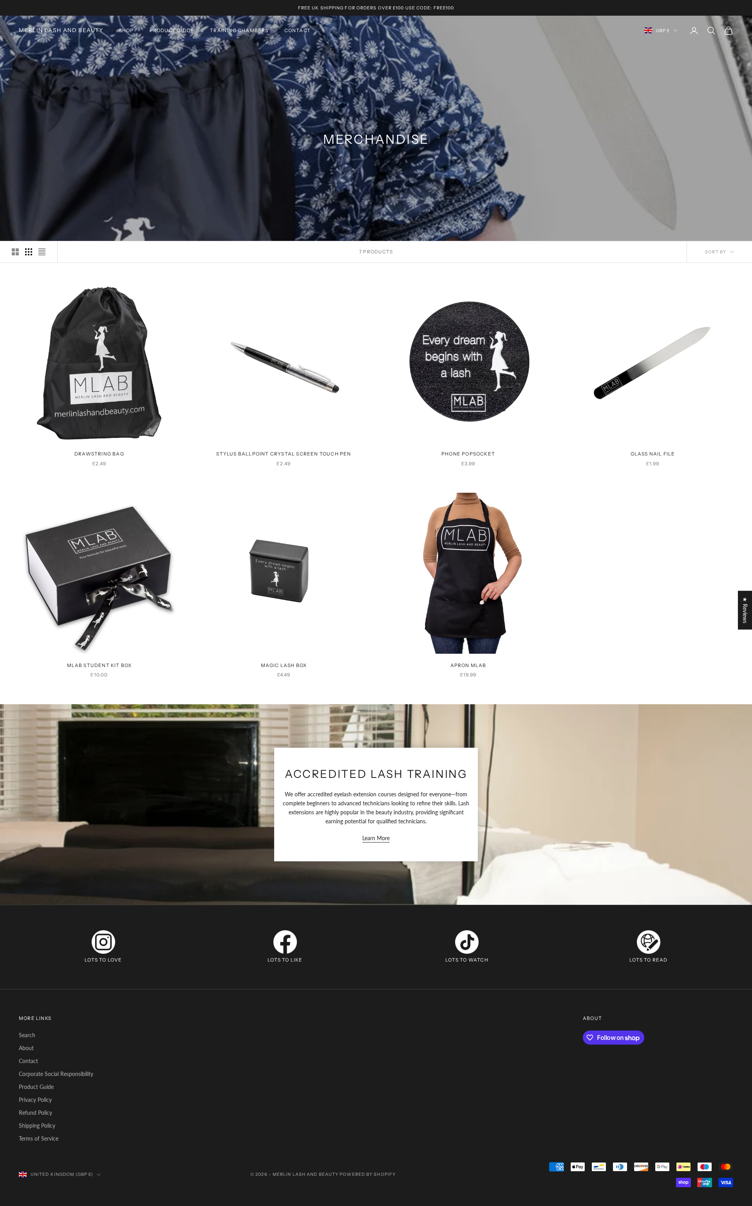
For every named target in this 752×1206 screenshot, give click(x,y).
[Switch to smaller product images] (28, 251)
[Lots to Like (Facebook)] (285, 942)
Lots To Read (648, 960)
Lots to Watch (466, 960)
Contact (28, 1061)
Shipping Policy (37, 1125)
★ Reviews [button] (745, 610)
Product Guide (36, 1086)
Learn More (376, 838)
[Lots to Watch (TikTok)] (467, 942)
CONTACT (297, 30)
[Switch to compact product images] (41, 251)
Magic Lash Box (284, 665)
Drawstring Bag (99, 454)
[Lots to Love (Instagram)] (103, 942)
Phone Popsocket (468, 454)
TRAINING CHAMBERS (239, 30)
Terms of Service (38, 1138)
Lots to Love (103, 960)
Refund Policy (35, 1112)
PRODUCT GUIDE (172, 30)
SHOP (126, 30)
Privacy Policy (35, 1099)
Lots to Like (285, 960)
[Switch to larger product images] (15, 251)
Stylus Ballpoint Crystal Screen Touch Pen (283, 454)
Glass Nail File (653, 454)
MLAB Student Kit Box (99, 665)
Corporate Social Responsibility (56, 1073)
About (26, 1048)
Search (27, 1035)
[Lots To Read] (648, 942)
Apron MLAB (468, 665)
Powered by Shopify (368, 1174)
